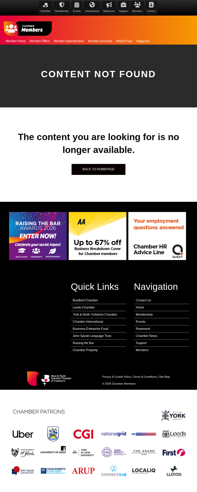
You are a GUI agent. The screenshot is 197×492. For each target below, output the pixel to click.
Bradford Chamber (85, 300)
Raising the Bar (83, 343)
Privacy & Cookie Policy (116, 376)
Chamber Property (85, 350)
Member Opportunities (69, 41)
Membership (144, 314)
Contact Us (143, 300)
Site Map (164, 376)
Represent (143, 328)
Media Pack (124, 41)
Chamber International (88, 321)
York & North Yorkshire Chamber (95, 314)
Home (140, 307)
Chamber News (146, 335)
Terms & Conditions (145, 376)
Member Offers (40, 41)
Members (142, 350)
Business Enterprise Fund (90, 328)
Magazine (143, 41)
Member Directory (100, 41)
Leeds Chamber (84, 307)
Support (141, 343)
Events (140, 321)
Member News (16, 41)
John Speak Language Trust (92, 335)
